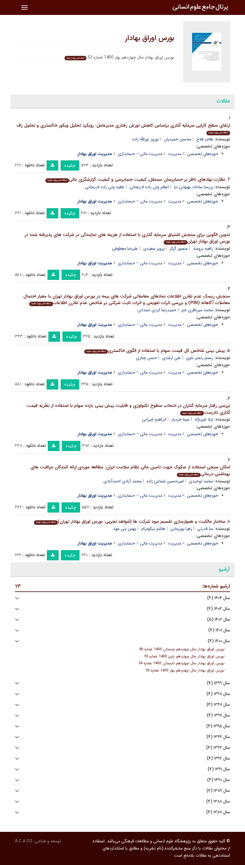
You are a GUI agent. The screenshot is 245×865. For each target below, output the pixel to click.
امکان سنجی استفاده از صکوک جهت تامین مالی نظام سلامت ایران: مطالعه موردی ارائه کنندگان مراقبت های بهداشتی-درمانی (130, 471)
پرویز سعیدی (154, 248)
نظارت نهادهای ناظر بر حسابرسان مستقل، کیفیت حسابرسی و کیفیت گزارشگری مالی (136, 179)
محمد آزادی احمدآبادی (122, 481)
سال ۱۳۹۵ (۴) (218, 726)
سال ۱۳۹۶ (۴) (218, 715)
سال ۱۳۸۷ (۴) (218, 812)
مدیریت (174, 154)
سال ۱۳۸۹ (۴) (218, 791)
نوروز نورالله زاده (145, 139)
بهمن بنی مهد (124, 528)
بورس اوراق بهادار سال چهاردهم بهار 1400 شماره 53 (185, 671)
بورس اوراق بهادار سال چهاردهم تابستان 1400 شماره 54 (181, 663)
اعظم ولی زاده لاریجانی (149, 187)
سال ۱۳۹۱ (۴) (219, 769)
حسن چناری (146, 358)
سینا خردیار (180, 419)
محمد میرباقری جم (197, 310)
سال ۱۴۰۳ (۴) (218, 609)
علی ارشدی (171, 358)
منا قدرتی (205, 528)
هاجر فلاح (204, 139)
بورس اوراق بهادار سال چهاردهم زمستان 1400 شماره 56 (181, 649)
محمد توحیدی (201, 481)
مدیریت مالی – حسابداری (140, 154)
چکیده (70, 165)
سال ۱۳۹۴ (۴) (218, 737)
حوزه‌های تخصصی (202, 154)
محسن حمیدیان (177, 139)
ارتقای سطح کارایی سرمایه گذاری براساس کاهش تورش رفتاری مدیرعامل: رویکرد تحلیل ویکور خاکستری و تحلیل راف (123, 128)
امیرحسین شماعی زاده (165, 481)
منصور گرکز (179, 248)
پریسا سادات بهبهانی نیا (193, 187)
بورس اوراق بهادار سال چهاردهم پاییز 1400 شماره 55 (184, 657)
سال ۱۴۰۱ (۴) (219, 630)
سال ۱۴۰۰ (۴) (219, 641)
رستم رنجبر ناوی (199, 358)
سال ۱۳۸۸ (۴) (218, 801)
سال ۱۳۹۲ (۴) (218, 758)
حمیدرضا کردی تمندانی (156, 310)
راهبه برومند (203, 248)
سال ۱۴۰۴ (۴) (218, 598)
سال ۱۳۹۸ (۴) (218, 694)
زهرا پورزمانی (181, 528)
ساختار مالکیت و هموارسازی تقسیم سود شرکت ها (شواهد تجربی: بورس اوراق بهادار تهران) (130, 521)
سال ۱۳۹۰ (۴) (218, 780)
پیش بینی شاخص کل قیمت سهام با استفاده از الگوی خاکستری (155, 350)
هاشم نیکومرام (153, 528)
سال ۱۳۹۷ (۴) (218, 705)
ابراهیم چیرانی (154, 419)
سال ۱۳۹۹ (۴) (218, 683)
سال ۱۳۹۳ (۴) (218, 748)
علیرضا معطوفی (125, 248)
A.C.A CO (23, 841)
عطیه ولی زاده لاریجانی (105, 187)
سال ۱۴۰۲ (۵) (218, 619)
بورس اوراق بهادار (149, 38)
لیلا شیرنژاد (204, 419)
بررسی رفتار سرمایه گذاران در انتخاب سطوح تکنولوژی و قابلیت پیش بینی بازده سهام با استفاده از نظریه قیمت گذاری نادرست (128, 409)
